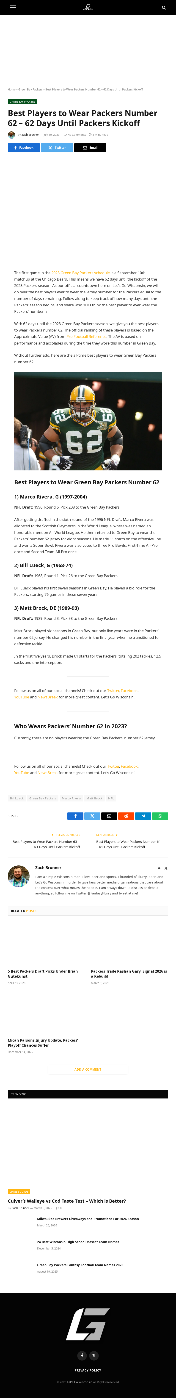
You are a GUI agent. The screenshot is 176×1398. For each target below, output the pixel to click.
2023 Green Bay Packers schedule (80, 272)
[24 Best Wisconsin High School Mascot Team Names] (20, 1248)
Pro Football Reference (86, 336)
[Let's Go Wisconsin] (88, 7)
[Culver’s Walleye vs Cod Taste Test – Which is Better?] (88, 1149)
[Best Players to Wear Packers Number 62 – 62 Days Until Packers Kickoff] (88, 210)
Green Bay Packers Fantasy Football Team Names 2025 (80, 1265)
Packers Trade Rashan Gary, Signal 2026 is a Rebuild (129, 974)
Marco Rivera (71, 798)
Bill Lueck (17, 798)
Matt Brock (94, 798)
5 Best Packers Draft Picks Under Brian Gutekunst (43, 974)
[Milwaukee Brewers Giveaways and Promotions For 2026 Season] (20, 1225)
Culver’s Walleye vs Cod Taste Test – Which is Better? (67, 1201)
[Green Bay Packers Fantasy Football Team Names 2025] (20, 1271)
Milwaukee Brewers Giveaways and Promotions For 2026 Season (88, 1219)
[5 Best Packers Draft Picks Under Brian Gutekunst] (46, 944)
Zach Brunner (30, 135)
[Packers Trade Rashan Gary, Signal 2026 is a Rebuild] (129, 944)
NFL (111, 798)
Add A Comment (87, 1069)
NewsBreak (48, 697)
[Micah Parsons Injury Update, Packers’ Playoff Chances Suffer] (46, 1013)
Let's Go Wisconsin (79, 1382)
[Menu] (13, 7)
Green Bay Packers (30, 89)
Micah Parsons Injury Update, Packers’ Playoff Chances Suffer (43, 1043)
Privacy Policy (88, 1370)
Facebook (129, 690)
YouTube (21, 697)
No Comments (77, 135)
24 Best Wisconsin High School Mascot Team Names (78, 1242)
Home (12, 89)
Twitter (113, 690)
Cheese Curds (19, 1191)
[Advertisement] (88, 51)
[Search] (163, 7)
